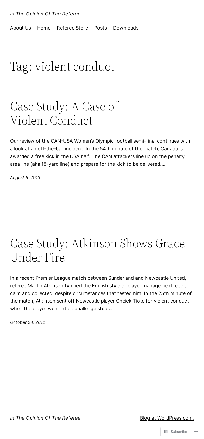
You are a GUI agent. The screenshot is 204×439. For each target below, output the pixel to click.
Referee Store (72, 28)
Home (43, 28)
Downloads (125, 28)
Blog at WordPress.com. (167, 418)
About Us (20, 28)
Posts (100, 28)
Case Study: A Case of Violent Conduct (64, 113)
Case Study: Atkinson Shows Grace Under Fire (97, 250)
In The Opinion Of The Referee (45, 13)
